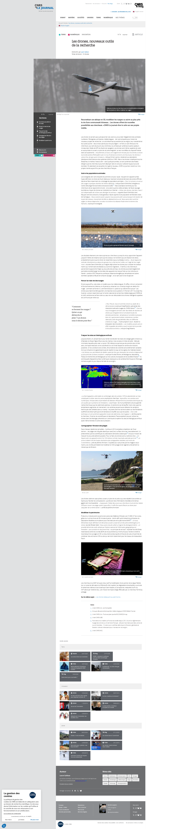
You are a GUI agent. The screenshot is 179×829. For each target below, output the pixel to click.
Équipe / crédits (63, 807)
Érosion (105, 779)
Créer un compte (138, 822)
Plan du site (81, 809)
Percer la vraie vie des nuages (44, 127)
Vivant (62, 18)
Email (141, 815)
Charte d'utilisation (64, 809)
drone (105, 776)
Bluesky (126, 3)
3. (91, 614)
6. (91, 630)
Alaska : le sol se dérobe (77, 735)
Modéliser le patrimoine (45, 140)
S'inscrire (104, 3)
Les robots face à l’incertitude (111, 735)
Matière (71, 18)
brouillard (135, 779)
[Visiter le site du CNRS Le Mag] (139, 5)
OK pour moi (34, 820)
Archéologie (113, 779)
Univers (90, 18)
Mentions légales (82, 812)
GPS (129, 776)
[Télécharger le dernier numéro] (102, 808)
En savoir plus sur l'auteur (66, 784)
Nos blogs (110, 3)
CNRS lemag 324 (112, 807)
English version (139, 11)
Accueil (61, 23)
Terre (98, 18)
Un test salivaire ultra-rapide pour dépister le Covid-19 (79, 696)
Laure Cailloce (85, 52)
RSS (131, 3)
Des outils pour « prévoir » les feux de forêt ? (79, 746)
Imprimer (50, 114)
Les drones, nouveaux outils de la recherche (80, 23)
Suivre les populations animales (45, 122)
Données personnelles (65, 812)
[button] (4, 826)
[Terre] (64, 656)
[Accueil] (44, 7)
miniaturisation (122, 776)
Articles (66, 23)
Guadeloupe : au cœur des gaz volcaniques (111, 667)
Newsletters (81, 805)
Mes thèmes (120, 18)
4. (91, 617)
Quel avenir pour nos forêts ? (69, 677)
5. (91, 621)
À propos (61, 805)
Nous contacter (82, 807)
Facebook (124, 3)
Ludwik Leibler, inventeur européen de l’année (110, 706)
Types (136, 17)
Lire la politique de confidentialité (12, 813)
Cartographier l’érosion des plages (45, 136)
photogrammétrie (122, 783)
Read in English (65, 25)
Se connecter (96, 3)
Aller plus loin (42, 150)
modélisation (112, 776)
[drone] (64, 735)
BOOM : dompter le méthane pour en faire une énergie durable (101, 658)
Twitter (122, 3)
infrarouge (112, 783)
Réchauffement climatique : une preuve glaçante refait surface (78, 668)
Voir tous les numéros (113, 812)
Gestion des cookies (103, 822)
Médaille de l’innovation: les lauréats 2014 (79, 716)
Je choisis (21, 820)
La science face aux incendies (79, 656)
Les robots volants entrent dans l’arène (110, 746)
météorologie (121, 779)
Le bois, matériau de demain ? (111, 696)
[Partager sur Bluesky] (138, 815)
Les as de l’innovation (77, 706)
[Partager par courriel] (75, 791)
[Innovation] (64, 695)
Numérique (108, 18)
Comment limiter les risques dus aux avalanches (79, 756)
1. (91, 608)
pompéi (105, 783)
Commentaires (43, 152)
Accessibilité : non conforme (116, 822)
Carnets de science (81, 780)
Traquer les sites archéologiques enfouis (45, 131)
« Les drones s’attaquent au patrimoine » (108, 597)
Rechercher (89, 3)
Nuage (129, 779)
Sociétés (80, 18)
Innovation (86, 34)
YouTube (129, 3)
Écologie (135, 776)
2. (91, 611)
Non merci (8, 820)
